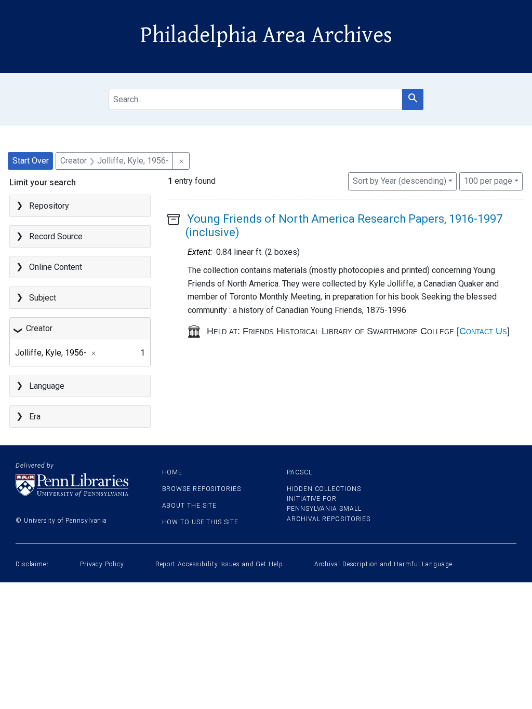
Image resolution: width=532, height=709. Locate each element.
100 (488, 180)
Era (35, 416)
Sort (399, 181)
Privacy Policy (102, 564)
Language (46, 386)
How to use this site (200, 522)
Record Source (56, 236)
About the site (189, 505)
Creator (39, 328)
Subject (42, 298)
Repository (49, 206)
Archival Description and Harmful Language (383, 564)
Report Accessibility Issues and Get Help (219, 564)
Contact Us (483, 331)
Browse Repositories (201, 489)
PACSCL (299, 472)
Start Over (30, 161)
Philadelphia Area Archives (266, 35)
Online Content (55, 267)
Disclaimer (32, 564)
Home (172, 472)
